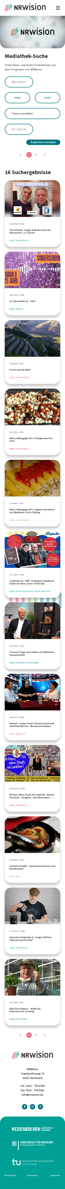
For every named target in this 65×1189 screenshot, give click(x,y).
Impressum (55, 1175)
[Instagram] (32, 1106)
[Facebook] (24, 1106)
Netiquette (32, 1175)
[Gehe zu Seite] (44, 154)
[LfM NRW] (32, 1145)
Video (17, 98)
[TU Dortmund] (32, 1162)
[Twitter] (40, 1106)
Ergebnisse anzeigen (43, 142)
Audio (47, 98)
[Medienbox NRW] (32, 1129)
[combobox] (32, 81)
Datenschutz (10, 1175)
